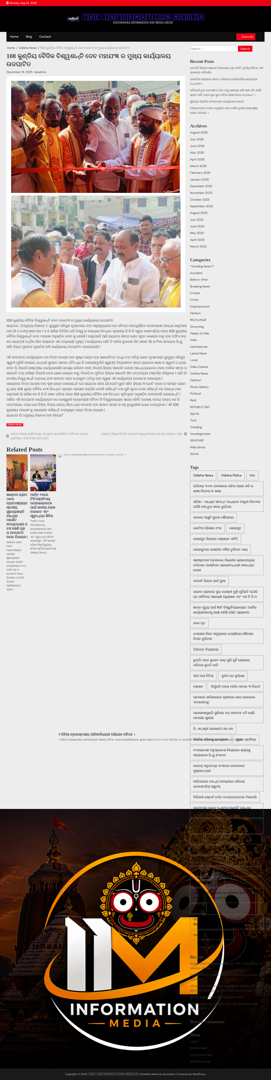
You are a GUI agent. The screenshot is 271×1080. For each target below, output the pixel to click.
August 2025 (199, 213)
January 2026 (199, 179)
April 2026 (197, 159)
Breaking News (200, 286)
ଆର (252, 475)
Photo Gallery (199, 387)
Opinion (195, 380)
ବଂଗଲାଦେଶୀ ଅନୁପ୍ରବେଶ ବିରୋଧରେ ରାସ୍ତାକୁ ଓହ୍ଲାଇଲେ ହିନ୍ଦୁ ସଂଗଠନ (221, 752)
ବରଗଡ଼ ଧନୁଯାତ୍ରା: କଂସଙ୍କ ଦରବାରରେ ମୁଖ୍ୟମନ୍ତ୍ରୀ (219, 768)
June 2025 (197, 226)
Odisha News (15, 425)
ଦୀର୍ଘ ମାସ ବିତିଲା (203, 676)
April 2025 (197, 240)
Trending (196, 427)
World (194, 454)
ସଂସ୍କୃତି (237, 860)
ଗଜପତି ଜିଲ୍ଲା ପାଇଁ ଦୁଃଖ (209, 581)
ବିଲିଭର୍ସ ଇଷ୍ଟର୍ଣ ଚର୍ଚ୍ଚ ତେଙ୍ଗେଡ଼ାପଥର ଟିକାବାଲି (225, 797)
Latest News (198, 353)
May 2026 (197, 153)
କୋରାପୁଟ (235, 528)
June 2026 (197, 146)
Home (14, 37)
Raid (193, 400)
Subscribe (247, 36)
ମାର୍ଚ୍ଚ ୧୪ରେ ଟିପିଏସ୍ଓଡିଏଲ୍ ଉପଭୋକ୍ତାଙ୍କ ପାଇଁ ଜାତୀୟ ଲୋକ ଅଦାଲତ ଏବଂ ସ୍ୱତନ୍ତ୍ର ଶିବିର (42, 505)
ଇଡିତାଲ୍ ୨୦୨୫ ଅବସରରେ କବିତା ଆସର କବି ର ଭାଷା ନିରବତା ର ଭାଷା (223, 488)
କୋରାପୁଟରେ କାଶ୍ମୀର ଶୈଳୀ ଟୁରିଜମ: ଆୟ (220, 549)
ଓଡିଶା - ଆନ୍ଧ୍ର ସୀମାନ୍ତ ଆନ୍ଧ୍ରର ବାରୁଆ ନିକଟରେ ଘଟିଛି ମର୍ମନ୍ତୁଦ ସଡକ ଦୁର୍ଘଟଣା (226, 504)
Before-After (199, 280)
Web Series (197, 447)
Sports (194, 414)
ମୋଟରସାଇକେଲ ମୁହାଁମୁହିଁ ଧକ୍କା (214, 850)
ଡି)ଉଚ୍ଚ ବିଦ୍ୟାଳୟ (205, 649)
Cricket (195, 293)
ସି (221, 882)
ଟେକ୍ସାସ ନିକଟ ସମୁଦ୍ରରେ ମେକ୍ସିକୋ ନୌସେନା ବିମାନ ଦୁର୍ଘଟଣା (223, 636)
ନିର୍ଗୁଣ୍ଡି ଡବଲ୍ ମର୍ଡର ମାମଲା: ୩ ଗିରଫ (235, 686)
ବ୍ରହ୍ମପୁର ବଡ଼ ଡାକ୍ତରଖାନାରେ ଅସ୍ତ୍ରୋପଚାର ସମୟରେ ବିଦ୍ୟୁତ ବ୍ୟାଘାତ (223, 826)
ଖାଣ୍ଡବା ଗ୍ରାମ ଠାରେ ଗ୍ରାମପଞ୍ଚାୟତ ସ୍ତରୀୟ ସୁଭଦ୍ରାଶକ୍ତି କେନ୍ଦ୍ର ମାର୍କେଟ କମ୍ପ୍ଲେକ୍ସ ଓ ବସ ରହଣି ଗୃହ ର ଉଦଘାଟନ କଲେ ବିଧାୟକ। (17, 516)
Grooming (197, 327)
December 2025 (201, 186)
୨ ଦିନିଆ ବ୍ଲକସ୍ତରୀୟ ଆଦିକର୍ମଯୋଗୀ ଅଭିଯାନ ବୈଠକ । (97, 734)
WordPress (198, 1074)
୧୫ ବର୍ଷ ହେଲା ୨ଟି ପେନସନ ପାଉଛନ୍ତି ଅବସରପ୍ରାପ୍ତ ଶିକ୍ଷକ (226, 921)
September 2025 (201, 206)
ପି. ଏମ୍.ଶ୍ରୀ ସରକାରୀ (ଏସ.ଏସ (213, 729)
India (193, 340)
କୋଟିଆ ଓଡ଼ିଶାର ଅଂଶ (207, 528)
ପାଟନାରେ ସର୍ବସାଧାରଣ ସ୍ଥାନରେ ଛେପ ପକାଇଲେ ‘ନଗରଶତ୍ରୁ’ (224, 699)
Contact (45, 37)
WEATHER (197, 440)
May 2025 (197, 233)
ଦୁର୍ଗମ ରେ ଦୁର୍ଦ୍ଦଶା (232, 676)
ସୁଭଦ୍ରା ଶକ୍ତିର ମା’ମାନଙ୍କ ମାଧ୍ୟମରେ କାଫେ (217, 101)
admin (42, 72)
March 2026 (198, 166)
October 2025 (200, 200)
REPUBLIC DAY (200, 407)
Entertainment (199, 306)
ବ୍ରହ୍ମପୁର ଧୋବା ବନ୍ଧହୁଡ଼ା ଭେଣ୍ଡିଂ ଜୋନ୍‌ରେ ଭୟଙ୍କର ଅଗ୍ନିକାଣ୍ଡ (222, 810)
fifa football (198, 320)
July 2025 (197, 220)
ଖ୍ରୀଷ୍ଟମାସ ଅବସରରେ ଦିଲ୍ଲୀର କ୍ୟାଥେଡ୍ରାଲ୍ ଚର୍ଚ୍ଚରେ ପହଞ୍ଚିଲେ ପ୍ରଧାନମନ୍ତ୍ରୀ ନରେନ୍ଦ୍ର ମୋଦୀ (224, 565)
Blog (29, 37)
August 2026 (199, 132)
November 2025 (201, 193)
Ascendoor (169, 1074)
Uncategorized (200, 434)
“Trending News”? (202, 266)
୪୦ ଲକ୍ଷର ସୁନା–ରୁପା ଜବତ (211, 935)
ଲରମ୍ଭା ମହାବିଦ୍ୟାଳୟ (208, 860)
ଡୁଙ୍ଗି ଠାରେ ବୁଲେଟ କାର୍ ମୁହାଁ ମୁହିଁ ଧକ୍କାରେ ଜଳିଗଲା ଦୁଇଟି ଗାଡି (221, 662)
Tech (193, 420)
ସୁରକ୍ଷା (198, 908)
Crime (194, 300)
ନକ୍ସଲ (198, 686)
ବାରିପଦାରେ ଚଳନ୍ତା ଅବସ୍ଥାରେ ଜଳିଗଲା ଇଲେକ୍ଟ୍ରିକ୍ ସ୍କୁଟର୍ (219, 784)
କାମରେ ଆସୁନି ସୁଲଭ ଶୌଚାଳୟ (213, 517)
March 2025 (198, 246)
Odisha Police (231, 475)
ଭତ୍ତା (197, 839)
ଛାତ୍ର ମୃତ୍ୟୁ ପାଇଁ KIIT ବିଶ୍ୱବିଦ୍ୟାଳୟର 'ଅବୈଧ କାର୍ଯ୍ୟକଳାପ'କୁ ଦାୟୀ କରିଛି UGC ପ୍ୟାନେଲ (224, 610)
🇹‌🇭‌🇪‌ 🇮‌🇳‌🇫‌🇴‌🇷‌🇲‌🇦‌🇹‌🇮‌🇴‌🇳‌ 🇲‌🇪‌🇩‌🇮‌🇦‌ (143, 17)
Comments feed (201, 1055)
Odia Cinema (199, 367)
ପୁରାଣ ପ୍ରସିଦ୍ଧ (246, 739)
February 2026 (200, 173)
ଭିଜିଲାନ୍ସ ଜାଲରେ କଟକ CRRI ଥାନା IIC (234, 839)
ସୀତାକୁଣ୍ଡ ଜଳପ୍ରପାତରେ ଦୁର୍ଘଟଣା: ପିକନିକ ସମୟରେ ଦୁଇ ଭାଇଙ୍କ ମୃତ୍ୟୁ (221, 895)
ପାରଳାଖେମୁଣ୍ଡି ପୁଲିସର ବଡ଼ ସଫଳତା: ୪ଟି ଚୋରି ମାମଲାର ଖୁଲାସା (224, 715)
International (198, 347)
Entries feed (198, 1048)
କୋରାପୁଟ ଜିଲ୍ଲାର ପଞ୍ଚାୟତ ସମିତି (215, 539)
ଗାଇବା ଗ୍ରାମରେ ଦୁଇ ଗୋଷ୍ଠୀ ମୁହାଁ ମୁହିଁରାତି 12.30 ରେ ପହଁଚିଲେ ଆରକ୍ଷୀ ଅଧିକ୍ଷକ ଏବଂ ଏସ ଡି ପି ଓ (225, 594)
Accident (196, 273)
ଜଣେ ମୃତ (199, 623)
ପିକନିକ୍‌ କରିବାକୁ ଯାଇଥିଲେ (210, 739)
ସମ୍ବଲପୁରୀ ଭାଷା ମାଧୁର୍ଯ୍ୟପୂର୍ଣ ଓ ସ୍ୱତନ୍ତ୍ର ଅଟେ (225, 871)
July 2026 (197, 139)
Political (195, 394)
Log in (194, 1041)
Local (194, 360)
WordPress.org (200, 1061)
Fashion (195, 313)
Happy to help (199, 333)
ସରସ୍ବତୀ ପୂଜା (202, 882)
